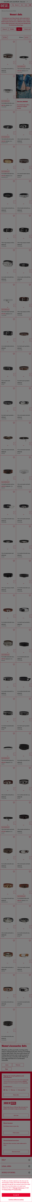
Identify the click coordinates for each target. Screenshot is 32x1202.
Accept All (16, 1195)
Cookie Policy (17, 1189)
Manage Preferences (18, 1187)
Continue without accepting (16, 1199)
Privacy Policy (7, 1189)
